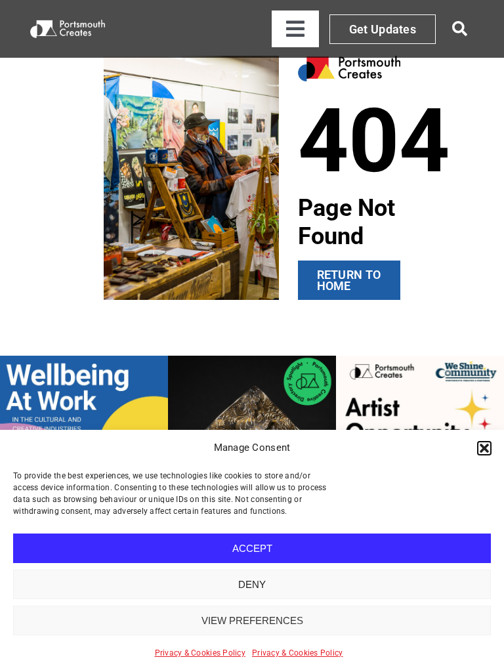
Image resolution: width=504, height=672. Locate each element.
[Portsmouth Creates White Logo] (67, 25)
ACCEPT (252, 548)
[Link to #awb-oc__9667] (460, 29)
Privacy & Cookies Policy (200, 653)
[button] (484, 448)
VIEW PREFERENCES (252, 620)
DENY (252, 584)
